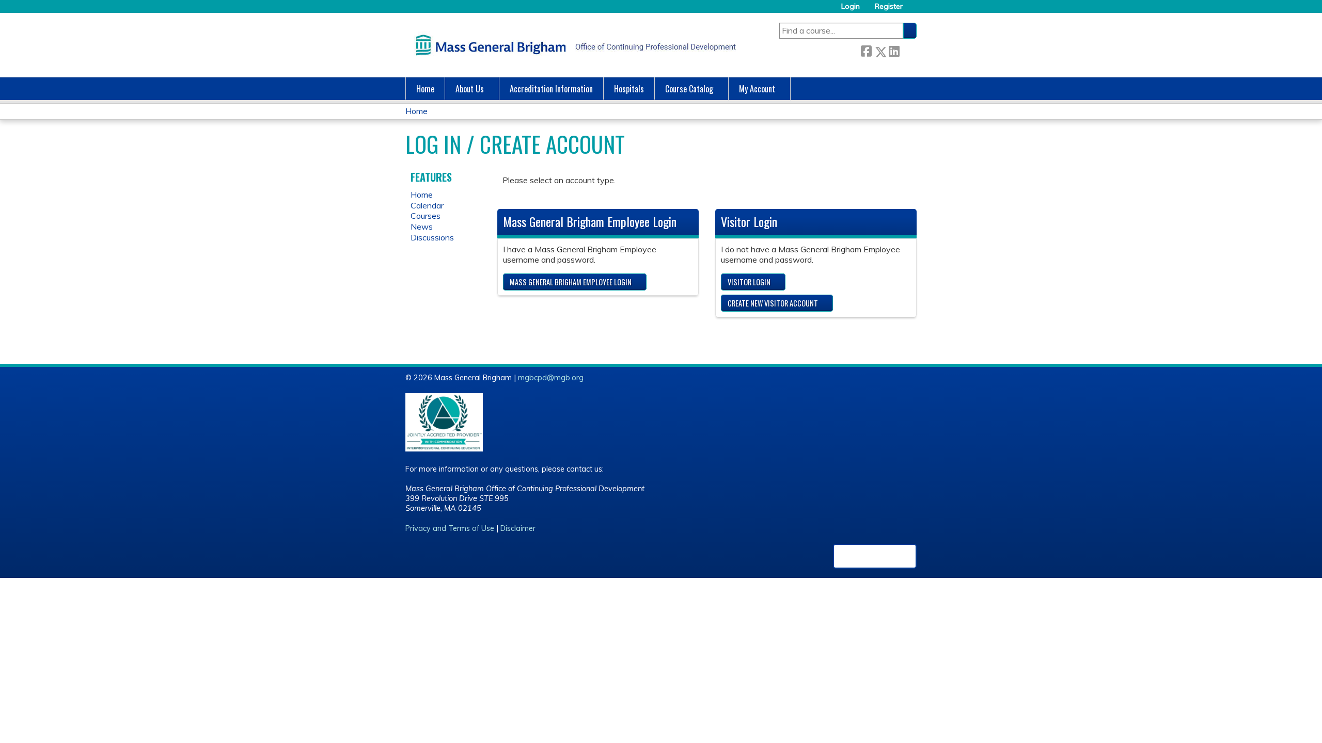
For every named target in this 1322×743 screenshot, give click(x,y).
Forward (908, 50)
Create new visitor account (773, 303)
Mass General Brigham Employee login (571, 282)
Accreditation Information (551, 89)
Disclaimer (518, 528)
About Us (469, 89)
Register (889, 6)
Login (850, 6)
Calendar (427, 205)
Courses (425, 216)
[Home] (573, 45)
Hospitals (629, 89)
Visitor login (749, 282)
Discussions (432, 237)
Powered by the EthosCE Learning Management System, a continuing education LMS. (875, 556)
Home (425, 89)
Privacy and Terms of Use (449, 528)
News (422, 226)
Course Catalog (689, 89)
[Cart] (913, 10)
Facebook (866, 50)
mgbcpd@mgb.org (551, 377)
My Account (757, 89)
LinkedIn (894, 50)
